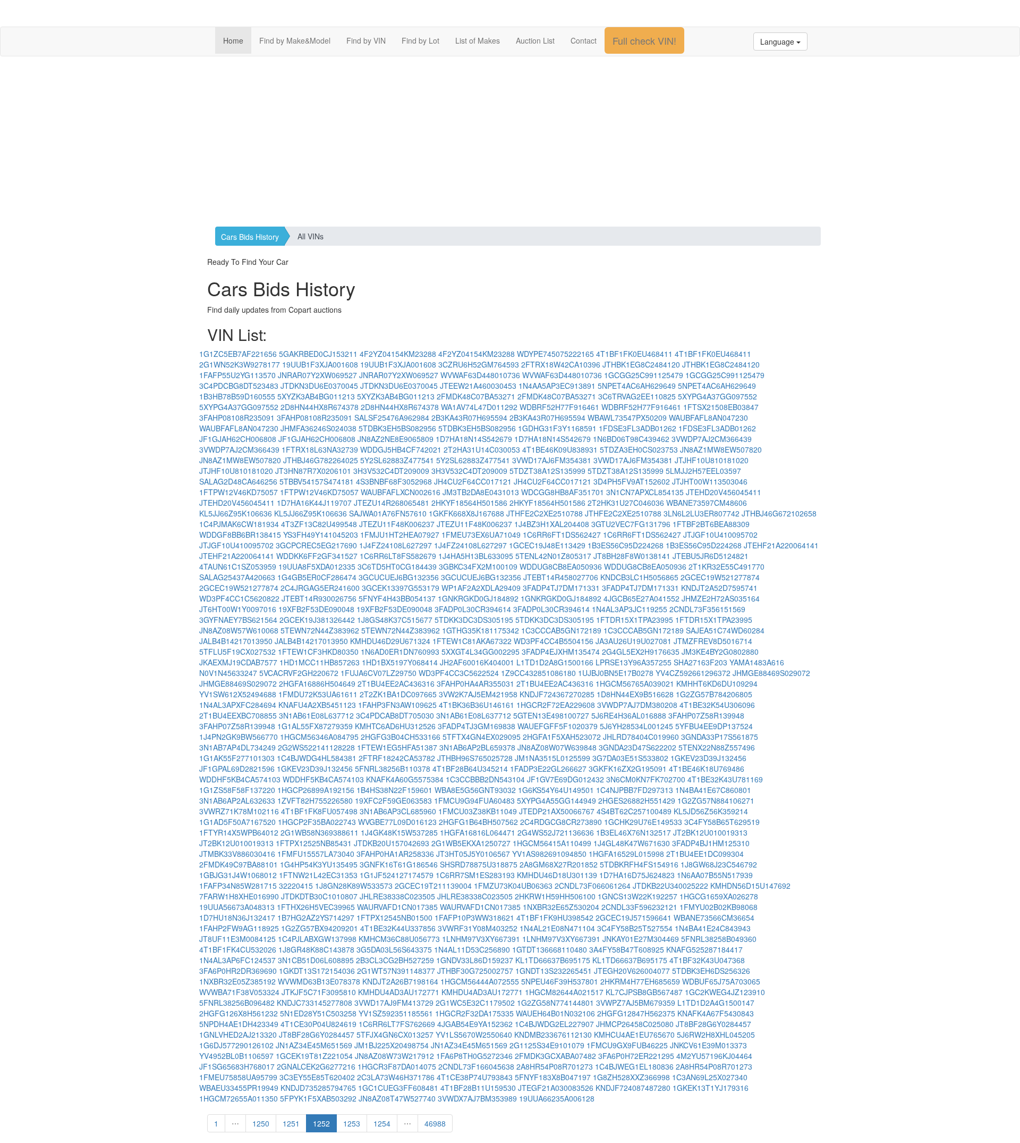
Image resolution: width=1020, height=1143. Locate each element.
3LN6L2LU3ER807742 (702, 513)
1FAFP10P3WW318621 (474, 917)
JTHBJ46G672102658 (779, 513)
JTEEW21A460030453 (478, 385)
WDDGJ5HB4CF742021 (400, 449)
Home (233, 40)
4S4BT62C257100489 (634, 811)
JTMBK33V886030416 (237, 853)
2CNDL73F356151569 (707, 609)
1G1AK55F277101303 (237, 758)
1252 (321, 1123)
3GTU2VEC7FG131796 (630, 524)
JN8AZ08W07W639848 (557, 747)
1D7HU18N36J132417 (237, 917)
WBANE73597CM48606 (706, 502)
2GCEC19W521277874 (720, 577)
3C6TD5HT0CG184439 (397, 566)
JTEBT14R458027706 (560, 577)
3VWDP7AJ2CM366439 (712, 438)
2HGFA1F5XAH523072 (562, 736)
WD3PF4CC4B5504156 (553, 641)
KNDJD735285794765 (318, 1087)
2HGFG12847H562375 (636, 1013)
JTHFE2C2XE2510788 (544, 513)
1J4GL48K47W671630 (631, 843)
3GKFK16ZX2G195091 (628, 768)
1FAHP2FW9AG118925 (239, 928)
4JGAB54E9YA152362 (475, 1024)
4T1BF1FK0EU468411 (634, 353)
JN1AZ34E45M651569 (314, 1045)
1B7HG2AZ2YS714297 (315, 917)
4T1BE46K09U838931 (560, 449)
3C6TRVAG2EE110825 (637, 396)
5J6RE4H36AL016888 (628, 715)
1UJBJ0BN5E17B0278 (615, 673)
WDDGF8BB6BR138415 (240, 534)
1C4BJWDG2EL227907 (554, 1024)
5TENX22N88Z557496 (716, 747)
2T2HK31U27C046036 (626, 502)
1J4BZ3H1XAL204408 (551, 524)
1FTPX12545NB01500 (394, 917)
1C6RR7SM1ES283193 (475, 875)
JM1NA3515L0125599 (552, 758)
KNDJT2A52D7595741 (719, 587)
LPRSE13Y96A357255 (634, 662)
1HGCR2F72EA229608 (555, 704)
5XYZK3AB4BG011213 (316, 396)
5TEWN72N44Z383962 (319, 630)
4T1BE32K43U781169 (725, 779)
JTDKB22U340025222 (670, 885)
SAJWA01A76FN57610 (388, 513)
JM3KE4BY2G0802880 (720, 651)
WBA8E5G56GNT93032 (475, 790)
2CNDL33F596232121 (639, 907)
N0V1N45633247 (228, 673)
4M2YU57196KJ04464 (714, 1055)
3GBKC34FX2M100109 (478, 566)
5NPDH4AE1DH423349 (238, 1024)
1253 (351, 1123)
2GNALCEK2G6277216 (316, 1066)
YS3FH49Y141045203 (320, 534)
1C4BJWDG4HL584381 (316, 758)
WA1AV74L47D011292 (479, 407)
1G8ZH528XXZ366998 (631, 1077)
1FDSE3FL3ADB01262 (637, 428)
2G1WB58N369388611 (319, 832)
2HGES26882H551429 (636, 800)
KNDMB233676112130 (553, 1034)
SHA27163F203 (700, 662)
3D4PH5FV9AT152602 (631, 481)
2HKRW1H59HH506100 (555, 896)
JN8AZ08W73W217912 (394, 1055)
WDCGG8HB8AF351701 (562, 492)
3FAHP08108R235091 (237, 417)
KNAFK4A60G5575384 (405, 779)
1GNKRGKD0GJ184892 (478, 598)
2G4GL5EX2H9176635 (640, 651)
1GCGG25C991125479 (643, 375)
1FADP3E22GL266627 (548, 768)
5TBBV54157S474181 (316, 481)
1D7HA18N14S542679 (474, 438)
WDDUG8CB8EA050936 (561, 566)
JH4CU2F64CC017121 (473, 481)
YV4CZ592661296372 (693, 673)
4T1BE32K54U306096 (717, 704)
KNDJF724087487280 (633, 1087)
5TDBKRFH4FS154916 (639, 864)
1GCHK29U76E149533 (643, 821)
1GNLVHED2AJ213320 (238, 1034)
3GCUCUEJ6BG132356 (399, 577)
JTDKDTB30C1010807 (319, 896)
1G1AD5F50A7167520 (237, 821)
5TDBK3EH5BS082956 (397, 428)
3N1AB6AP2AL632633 (237, 800)
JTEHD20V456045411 (723, 492)
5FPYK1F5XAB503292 (318, 1098)
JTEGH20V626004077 (632, 970)
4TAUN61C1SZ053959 (237, 566)
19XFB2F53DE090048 (316, 609)
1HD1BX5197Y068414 (400, 662)
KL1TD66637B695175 (552, 960)
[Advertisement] (510, 141)
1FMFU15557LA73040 (315, 853)
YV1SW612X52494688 (237, 694)
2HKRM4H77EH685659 (640, 981)
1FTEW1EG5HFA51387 (397, 747)
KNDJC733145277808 (314, 1002)
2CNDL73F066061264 (593, 885)
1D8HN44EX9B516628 (635, 694)
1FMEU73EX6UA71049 (481, 534)
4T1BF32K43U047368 (707, 960)
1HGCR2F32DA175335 (474, 1013)
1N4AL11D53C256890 (472, 949)
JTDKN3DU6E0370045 (319, 385)
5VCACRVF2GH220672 (298, 673)
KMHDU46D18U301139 (557, 875)
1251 (291, 1123)
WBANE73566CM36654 (714, 917)
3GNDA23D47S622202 (637, 747)
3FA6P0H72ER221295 (636, 1055)
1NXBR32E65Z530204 (561, 907)
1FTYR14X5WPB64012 (238, 832)
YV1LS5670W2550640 (474, 1034)
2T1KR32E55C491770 (726, 566)
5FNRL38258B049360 (718, 938)
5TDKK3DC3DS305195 (474, 619)
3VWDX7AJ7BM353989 (477, 1098)
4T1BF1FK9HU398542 (554, 917)
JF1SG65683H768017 (237, 1066)
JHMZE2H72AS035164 (721, 598)
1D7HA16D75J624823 (637, 875)
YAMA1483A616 (756, 662)
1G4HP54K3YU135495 (319, 864)
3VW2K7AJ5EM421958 (478, 694)
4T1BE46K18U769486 (706, 768)
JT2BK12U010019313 (710, 832)
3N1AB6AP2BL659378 (477, 747)
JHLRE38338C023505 (397, 896)
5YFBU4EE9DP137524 (714, 726)
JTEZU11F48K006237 (397, 524)
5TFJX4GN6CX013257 (395, 1034)
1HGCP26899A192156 (315, 790)
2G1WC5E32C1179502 (475, 1002)
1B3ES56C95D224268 (626, 545)
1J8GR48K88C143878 (316, 949)
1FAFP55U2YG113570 (237, 375)
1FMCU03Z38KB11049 (477, 811)
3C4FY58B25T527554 (635, 928)
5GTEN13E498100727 (551, 715)
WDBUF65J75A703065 (721, 981)
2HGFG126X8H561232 (238, 1013)
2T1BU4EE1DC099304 (705, 853)
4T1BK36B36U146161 (476, 704)
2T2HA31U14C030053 (482, 449)
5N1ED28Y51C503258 (318, 1013)
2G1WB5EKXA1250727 (471, 843)
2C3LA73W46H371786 (396, 1077)
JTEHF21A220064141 (781, 545)
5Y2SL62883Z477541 (397, 460)
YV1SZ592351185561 (396, 1013)
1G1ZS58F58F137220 (237, 790)
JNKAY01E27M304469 (640, 938)
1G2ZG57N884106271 (715, 800)
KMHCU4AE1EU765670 (634, 1034)
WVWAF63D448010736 (480, 375)
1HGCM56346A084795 (319, 736)
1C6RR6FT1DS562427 (562, 534)
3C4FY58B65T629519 (722, 821)
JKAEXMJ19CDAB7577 (238, 662)
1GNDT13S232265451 (553, 970)
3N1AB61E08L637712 (316, 715)
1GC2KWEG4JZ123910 (725, 992)
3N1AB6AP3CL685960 (398, 811)
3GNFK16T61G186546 (399, 864)
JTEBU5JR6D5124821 (711, 555)
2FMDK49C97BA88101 (238, 864)
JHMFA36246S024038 (318, 428)
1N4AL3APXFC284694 (237, 704)
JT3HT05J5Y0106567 (473, 853)
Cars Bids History (250, 236)
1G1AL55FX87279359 (315, 726)
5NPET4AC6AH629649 (637, 385)
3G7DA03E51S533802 (630, 758)
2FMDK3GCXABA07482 (555, 1055)
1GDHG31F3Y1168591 (557, 428)
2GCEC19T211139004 (433, 885)
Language (778, 41)
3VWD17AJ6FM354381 (551, 460)
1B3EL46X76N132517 (633, 832)
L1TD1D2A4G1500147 (715, 1002)
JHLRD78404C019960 (641, 736)
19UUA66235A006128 (556, 1098)
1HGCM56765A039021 (635, 683)
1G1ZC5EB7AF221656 (238, 353)
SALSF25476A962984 (391, 417)
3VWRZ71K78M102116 (239, 811)
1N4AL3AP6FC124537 (237, 960)
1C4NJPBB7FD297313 (634, 790)
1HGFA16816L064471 (477, 832)
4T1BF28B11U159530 (478, 1087)
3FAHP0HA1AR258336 (395, 853)
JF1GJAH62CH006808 (237, 438)
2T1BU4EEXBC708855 (238, 715)
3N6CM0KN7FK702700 (645, 779)
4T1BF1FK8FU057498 (319, 811)
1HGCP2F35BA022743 (317, 821)
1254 (381, 1123)
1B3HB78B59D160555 (237, 396)
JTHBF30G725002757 (475, 970)
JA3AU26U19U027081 (634, 641)
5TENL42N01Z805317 (553, 555)
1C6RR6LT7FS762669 (397, 1024)
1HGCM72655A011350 (238, 1098)
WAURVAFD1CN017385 (397, 907)
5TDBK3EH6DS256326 (711, 970)
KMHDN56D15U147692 (750, 885)
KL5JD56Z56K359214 (711, 811)
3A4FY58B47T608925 (626, 949)
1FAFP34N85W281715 (238, 885)
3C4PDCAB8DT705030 (395, 715)
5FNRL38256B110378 (392, 768)
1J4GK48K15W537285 (399, 832)
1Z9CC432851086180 (538, 673)
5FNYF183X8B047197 (553, 1077)
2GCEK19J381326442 (317, 619)
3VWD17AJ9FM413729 (394, 1002)
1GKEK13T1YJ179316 (711, 1087)
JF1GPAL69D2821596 (237, 768)
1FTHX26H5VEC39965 (316, 907)
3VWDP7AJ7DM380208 (637, 704)
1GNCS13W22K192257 (637, 896)
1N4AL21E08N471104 (557, 928)
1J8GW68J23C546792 (719, 864)
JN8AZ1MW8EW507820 (721, 449)
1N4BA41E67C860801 (713, 790)
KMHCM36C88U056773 (399, 938)
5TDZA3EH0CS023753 (639, 449)
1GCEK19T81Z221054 (314, 1055)
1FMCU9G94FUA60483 (474, 800)
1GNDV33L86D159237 (474, 960)
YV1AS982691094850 (549, 853)
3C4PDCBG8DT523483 (238, 385)
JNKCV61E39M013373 (708, 1045)
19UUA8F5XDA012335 (316, 566)
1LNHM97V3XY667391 (481, 938)
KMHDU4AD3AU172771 (398, 992)
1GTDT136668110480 (549, 949)
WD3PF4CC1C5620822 (239, 598)
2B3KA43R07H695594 (469, 417)
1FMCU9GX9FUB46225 (627, 1045)
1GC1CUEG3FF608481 (398, 1087)
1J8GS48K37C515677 (394, 619)
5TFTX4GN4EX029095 (482, 736)
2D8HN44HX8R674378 (319, 407)
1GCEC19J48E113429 (547, 545)
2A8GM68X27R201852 (559, 864)
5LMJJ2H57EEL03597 (703, 470)
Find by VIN (366, 40)
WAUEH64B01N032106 (555, 1013)
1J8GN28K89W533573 (354, 885)
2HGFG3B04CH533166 (400, 736)
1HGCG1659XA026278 (718, 896)
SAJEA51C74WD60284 (725, 630)
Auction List (535, 40)
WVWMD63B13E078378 (319, 981)
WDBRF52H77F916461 (559, 407)
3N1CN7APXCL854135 (645, 492)
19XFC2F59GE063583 (393, 800)
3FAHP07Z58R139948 (706, 715)
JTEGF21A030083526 (555, 1087)
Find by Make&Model (294, 40)
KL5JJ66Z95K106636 (235, 513)
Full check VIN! (644, 40)
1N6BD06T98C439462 (631, 438)
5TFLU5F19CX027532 (237, 651)
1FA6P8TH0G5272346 (474, 1055)
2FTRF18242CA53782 (397, 758)
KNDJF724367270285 (557, 694)
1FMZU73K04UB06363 (513, 885)
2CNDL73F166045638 (476, 1066)
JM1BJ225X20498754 (391, 1045)
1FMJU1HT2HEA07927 (399, 534)
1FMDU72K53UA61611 (318, 694)
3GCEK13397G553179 (400, 587)
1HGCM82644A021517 (564, 992)
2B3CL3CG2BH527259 (395, 960)
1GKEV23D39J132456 (708, 758)
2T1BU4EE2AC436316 (396, 683)
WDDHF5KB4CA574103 (239, 779)
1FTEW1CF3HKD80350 (318, 651)
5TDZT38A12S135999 (547, 470)
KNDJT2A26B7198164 (400, 981)
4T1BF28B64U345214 (470, 768)
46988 (435, 1123)
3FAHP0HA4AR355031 (475, 683)
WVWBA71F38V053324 (239, 992)
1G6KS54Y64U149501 (556, 790)
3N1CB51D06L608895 (316, 960)
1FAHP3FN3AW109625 (397, 704)
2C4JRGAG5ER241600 (320, 587)
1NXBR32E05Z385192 (237, 981)
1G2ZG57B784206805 (714, 694)
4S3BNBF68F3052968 (394, 481)
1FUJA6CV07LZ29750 (378, 673)
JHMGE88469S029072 (771, 673)
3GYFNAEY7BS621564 (238, 619)
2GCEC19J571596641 (634, 917)
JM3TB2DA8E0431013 (481, 492)
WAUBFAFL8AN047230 (708, 417)
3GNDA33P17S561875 (719, 736)
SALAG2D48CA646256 (238, 481)
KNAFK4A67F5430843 (715, 1013)
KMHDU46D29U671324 (390, 641)
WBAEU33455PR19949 (238, 1087)
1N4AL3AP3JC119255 (629, 609)
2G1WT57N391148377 (396, 970)
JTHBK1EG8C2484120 (641, 364)
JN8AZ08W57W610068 (238, 630)
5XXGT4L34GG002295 (480, 651)
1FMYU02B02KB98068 (718, 907)
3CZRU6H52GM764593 (478, 364)
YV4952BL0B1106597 (236, 1055)
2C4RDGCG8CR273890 (561, 821)
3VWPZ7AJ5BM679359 (635, 1002)
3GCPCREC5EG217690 (316, 545)
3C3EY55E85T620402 (317, 1077)
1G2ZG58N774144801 (555, 1002)
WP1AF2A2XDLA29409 (481, 587)
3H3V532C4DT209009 (391, 470)
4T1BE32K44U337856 (398, 928)
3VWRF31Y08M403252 (477, 928)
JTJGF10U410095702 (720, 534)
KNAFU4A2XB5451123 (317, 704)
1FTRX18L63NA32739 (320, 449)
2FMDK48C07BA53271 (476, 396)
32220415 (296, 885)
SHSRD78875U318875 (478, 864)
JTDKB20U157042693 (391, 843)
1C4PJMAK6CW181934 (239, 524)
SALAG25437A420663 (237, 577)
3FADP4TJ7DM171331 (561, 587)
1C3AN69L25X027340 (709, 1077)
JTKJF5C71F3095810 (319, 992)
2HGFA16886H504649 (317, 683)
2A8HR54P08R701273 (554, 1066)
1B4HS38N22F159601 (394, 790)
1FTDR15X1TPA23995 (634, 619)
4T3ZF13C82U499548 (319, 524)
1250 (260, 1123)
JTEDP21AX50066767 (556, 811)
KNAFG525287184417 (704, 949)
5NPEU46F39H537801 (559, 981)
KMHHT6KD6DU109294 (717, 683)
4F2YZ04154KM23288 (398, 353)
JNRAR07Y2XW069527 (317, 375)
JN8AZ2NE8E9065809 (396, 438)
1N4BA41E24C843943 (713, 928)
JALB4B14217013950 (236, 641)
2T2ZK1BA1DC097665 (398, 694)
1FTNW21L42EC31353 (318, 875)
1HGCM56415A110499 (552, 843)
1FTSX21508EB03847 (721, 407)
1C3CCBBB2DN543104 (485, 779)
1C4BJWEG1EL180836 (634, 1066)
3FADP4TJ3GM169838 (476, 726)
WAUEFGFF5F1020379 (557, 726)
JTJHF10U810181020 (712, 460)
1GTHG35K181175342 (480, 630)
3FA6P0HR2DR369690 (238, 970)
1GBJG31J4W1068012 (238, 875)
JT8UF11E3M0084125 (237, 938)
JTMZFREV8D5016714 (713, 641)
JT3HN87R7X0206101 (313, 470)
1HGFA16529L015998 (626, 853)
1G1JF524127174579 (397, 875)
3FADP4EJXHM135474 (561, 651)
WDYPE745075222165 (555, 353)
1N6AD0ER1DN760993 (400, 651)
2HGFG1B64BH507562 (478, 821)
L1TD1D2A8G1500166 (554, 662)
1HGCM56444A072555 (479, 981)
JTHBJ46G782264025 (320, 460)
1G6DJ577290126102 (236, 1045)
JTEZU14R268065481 (391, 502)
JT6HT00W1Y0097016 (237, 609)
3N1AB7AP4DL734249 (237, 747)
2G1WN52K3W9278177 (239, 364)
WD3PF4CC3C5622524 (459, 673)
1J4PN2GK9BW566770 (238, 736)
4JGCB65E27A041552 (641, 598)
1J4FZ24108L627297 (395, 545)
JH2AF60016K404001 (477, 662)
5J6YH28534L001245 (636, 726)
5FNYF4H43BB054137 (397, 598)
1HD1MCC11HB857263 (319, 662)
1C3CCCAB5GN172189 (561, 630)
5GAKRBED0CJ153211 (318, 353)
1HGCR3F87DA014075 (397, 1066)
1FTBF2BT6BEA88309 (711, 524)
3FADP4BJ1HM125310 (711, 843)
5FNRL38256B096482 (237, 1002)
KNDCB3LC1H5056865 (639, 577)
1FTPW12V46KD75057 (238, 492)
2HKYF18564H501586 (469, 502)
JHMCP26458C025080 (635, 1024)
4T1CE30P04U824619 (318, 1024)
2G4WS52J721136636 (555, 832)
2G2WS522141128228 (316, 747)
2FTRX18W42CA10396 (560, 364)
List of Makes (477, 40)
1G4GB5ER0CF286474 (316, 577)
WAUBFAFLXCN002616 (400, 492)
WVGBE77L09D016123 (397, 821)
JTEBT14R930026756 (319, 598)
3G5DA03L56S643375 (394, 949)
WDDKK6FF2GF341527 (317, 555)
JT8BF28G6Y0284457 (713, 1024)
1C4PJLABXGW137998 (317, 938)
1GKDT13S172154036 (317, 970)
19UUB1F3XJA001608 (320, 364)
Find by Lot (420, 40)
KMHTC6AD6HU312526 (395, 726)
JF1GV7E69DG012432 (565, 779)
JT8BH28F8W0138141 (631, 555)
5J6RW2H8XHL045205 (716, 1034)
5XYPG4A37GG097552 (717, 396)
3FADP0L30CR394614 (473, 609)
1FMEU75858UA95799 (238, 1077)
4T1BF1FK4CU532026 (237, 949)
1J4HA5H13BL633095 (475, 555)
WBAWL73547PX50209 (627, 417)
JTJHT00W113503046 (709, 481)
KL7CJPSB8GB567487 (644, 992)
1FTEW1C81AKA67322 (472, 641)
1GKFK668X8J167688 (466, 513)
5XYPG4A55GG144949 (556, 800)
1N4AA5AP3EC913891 (557, 385)
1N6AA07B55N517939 (715, 875)
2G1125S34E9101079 (546, 1045)
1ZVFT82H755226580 (315, 800)
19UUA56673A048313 (237, 907)
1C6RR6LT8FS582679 (398, 555)
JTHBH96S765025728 (475, 758)
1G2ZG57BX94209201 (319, 928)
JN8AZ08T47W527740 (397, 1098)
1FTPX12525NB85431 (314, 843)
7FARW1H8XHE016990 (239, 896)
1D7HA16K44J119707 (314, 502)
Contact (584, 40)
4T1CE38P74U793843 (475, 1077)
